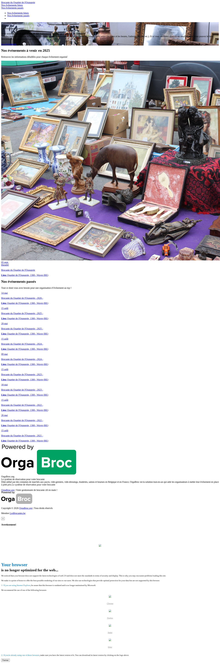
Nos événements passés (12, 8)
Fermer (5, 660)
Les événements (8, 44)
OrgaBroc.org (7, 490)
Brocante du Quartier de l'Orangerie (18, 2)
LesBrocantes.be (17, 513)
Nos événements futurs (12, 5)
